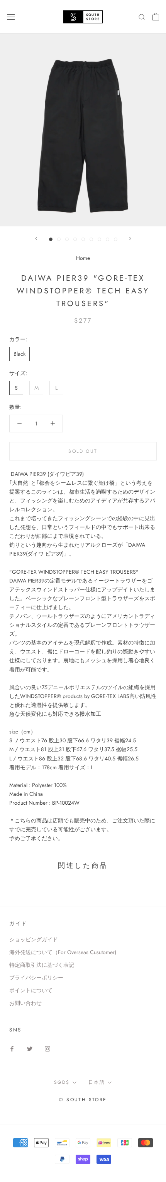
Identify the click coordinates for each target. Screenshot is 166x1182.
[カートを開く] (155, 16)
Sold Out (82, 451)
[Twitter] (29, 1048)
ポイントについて (31, 990)
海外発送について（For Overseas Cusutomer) (62, 952)
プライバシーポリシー (36, 977)
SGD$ (62, 1082)
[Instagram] (47, 1048)
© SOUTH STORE (83, 1099)
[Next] (130, 238)
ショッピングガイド (33, 939)
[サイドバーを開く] (11, 16)
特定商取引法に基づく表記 (41, 965)
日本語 (96, 1082)
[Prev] (36, 238)
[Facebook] (12, 1048)
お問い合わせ (25, 1003)
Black (19, 354)
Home (83, 258)
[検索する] (142, 16)
